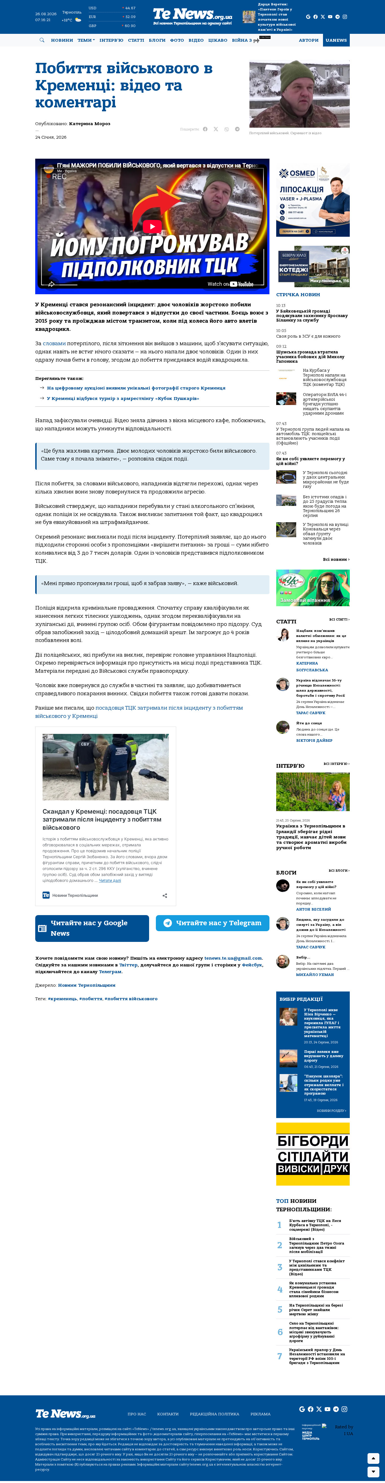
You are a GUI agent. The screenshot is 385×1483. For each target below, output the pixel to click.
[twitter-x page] (323, 17)
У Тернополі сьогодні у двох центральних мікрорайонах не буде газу (326, 479)
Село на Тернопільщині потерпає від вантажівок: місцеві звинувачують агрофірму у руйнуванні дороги (314, 1332)
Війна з (251, 39)
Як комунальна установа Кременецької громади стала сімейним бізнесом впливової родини (313, 1289)
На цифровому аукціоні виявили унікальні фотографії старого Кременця (136, 388)
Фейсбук (252, 965)
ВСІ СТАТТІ (339, 619)
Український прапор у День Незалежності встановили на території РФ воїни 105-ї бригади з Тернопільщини (317, 1356)
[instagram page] (345, 17)
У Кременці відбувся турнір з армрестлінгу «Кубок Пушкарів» (123, 398)
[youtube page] (330, 17)
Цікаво (217, 40)
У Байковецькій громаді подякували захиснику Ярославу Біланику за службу (312, 316)
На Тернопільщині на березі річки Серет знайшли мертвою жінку (316, 1309)
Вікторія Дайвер (314, 740)
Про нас (137, 1414)
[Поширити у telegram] (237, 129)
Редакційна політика (214, 1414)
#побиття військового (131, 998)
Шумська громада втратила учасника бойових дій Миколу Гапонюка (310, 357)
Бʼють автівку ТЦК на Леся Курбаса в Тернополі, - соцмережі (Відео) (315, 1225)
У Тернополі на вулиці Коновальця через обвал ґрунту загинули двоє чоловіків (325, 534)
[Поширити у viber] (227, 129)
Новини (62, 40)
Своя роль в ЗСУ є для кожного (308, 336)
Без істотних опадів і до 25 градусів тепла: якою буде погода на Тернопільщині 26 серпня (325, 506)
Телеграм (110, 971)
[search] (42, 40)
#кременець (62, 998)
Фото (177, 40)
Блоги (157, 40)
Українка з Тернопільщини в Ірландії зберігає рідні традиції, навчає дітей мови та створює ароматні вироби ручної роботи (311, 837)
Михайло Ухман (315, 975)
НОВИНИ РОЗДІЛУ (331, 1111)
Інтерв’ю (111, 40)
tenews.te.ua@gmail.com (233, 958)
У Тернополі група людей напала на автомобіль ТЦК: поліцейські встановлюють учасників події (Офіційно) (312, 436)
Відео (196, 40)
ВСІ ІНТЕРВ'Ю (337, 764)
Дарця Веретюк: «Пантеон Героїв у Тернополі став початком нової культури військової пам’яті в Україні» (277, 17)
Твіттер (128, 965)
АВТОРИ (308, 40)
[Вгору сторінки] (373, 1458)
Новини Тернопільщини (87, 985)
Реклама (261, 1414)
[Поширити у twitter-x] (216, 129)
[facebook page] (315, 17)
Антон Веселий (313, 909)
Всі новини (336, 559)
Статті (136, 40)
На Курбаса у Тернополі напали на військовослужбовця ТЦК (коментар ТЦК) (324, 377)
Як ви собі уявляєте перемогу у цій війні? (310, 461)
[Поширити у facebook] (205, 129)
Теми (85, 40)
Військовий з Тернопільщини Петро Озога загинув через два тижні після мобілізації (316, 1245)
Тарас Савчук (311, 713)
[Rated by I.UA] (337, 1430)
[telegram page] (337, 17)
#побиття (90, 998)
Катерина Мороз (89, 123)
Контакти (168, 1414)
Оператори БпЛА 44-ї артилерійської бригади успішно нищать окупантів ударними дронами (324, 404)
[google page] (308, 17)
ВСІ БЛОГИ (339, 871)
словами (54, 343)
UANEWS (336, 40)
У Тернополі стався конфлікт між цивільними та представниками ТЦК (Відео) (317, 1267)
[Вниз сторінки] (373, 1472)
